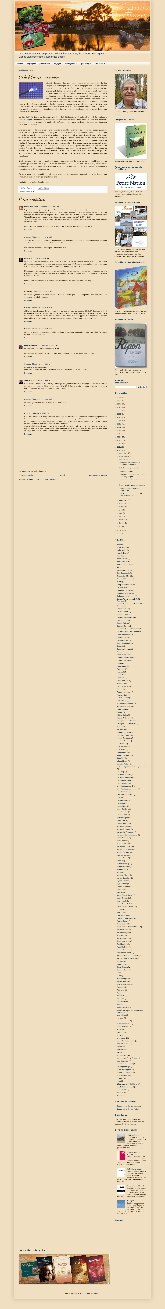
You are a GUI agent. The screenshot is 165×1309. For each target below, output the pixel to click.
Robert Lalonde (123, 947)
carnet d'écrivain (123, 1021)
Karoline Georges (123, 755)
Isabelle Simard (30, 345)
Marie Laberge (122, 843)
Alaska (119, 544)
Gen (26, 258)
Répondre (28, 230)
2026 (119, 397)
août (121, 503)
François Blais (122, 695)
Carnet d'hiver (122, 587)
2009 (119, 530)
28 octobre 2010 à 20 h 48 (48, 345)
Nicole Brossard (123, 898)
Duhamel (120, 663)
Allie (26, 413)
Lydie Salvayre (122, 818)
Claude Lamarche (123, 620)
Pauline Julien (122, 921)
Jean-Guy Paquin (123, 735)
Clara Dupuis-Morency (125, 617)
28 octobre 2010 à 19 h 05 (43, 291)
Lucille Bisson (122, 815)
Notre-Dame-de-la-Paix (125, 904)
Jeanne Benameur (124, 738)
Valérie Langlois (123, 979)
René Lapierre (122, 944)
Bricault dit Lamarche (125, 579)
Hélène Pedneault (123, 718)
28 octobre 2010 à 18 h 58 (38, 258)
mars (121, 520)
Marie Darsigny (122, 838)
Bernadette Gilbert (124, 576)
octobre (122, 460)
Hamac (119, 712)
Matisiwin (120, 861)
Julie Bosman (122, 747)
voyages (57, 64)
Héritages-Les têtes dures (126, 724)
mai (120, 513)
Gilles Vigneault (123, 709)
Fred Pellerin (121, 701)
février (122, 523)
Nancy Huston (122, 889)
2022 (119, 411)
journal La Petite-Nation (126, 1041)
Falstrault (120, 672)
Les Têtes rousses (124, 777)
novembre (123, 456)
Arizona (119, 567)
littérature (120, 1050)
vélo (118, 1081)
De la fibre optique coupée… (130, 468)
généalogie (86, 64)
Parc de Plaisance (123, 915)
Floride (119, 689)
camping (120, 1018)
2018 (119, 424)
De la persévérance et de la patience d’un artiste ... (129, 464)
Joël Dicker (121, 744)
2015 (119, 434)
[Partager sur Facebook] (45, 188)
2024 (119, 404)
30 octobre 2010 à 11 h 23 (39, 413)
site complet (100, 64)
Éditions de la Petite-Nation (127, 1084)
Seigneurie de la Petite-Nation (128, 958)
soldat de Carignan (124, 1070)
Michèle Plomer (123, 869)
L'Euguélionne (122, 761)
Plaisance (120, 935)
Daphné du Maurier (124, 640)
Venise (27, 380)
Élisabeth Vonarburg (124, 1087)
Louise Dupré (122, 800)
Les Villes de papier (124, 780)
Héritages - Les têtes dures (127, 721)
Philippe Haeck (122, 930)
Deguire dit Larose (124, 649)
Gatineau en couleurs (125, 703)
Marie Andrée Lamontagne (127, 835)
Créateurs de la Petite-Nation (128, 632)
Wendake (120, 987)
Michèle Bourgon (123, 866)
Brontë (119, 582)
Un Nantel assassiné (134, 1169)
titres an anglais (123, 1075)
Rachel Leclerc (122, 938)
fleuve (119, 1035)
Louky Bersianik (123, 809)
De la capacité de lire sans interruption (129, 490)
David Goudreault (123, 643)
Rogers (29, 119)
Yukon (119, 993)
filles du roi (121, 1032)
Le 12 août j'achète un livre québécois (131, 767)
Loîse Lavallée (122, 812)
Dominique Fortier (123, 655)
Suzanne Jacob (123, 970)
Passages (130, 1201)
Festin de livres (122, 681)
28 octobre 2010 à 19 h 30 (42, 329)
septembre (123, 500)
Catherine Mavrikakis (125, 593)
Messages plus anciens (98, 475)
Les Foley (120, 772)
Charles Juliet (122, 609)
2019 (119, 420)
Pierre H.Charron (31, 207)
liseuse (119, 1047)
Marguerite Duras (123, 829)
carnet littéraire (122, 1026)
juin (120, 510)
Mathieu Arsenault (123, 855)
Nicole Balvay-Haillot (124, 895)
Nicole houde (122, 901)
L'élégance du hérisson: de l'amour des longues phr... (132, 476)
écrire (119, 1092)
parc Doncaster (122, 1061)
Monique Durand (123, 872)
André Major (121, 550)
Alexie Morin (121, 547)
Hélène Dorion (122, 715)
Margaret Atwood (123, 826)
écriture (119, 1095)
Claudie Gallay (122, 623)
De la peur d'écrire (126, 471)
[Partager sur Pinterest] (48, 188)
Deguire (120, 646)
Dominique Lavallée (124, 657)
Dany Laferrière (123, 637)
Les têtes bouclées (124, 786)
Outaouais (121, 909)
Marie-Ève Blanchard (125, 849)
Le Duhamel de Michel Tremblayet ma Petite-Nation (132, 495)
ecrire (119, 1029)
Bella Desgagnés (123, 573)
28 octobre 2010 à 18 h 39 (42, 237)
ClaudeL (27, 237)
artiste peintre (122, 1007)
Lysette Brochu (122, 823)
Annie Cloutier (122, 559)
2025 (119, 401)
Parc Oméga (121, 912)
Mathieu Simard (123, 858)
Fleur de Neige (122, 686)
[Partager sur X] (43, 188)
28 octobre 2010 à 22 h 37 (40, 380)
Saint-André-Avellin (124, 953)
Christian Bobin (122, 612)
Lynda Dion (121, 820)
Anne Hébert (121, 553)
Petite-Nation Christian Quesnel (129, 927)
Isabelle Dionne (123, 729)
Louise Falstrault (123, 803)
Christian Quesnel (123, 614)
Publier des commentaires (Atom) (42, 479)
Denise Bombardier (124, 652)
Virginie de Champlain (125, 984)
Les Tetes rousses (124, 774)
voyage (119, 1078)
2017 (119, 427)
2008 (119, 534)
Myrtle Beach (122, 884)
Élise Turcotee (122, 1090)
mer (118, 1052)
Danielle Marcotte (123, 635)
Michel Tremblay (123, 864)
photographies (71, 64)
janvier (122, 526)
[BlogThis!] (41, 188)
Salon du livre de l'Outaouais (128, 955)
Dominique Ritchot (124, 660)
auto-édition (121, 1015)
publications (44, 64)
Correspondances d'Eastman (128, 629)
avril (121, 516)
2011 (119, 447)
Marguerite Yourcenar (125, 832)
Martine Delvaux (123, 852)
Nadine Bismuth (123, 887)
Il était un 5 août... (133, 1135)
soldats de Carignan (124, 1072)
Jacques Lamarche (124, 732)
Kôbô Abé (120, 758)
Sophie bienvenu (123, 964)
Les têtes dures (123, 792)
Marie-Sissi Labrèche (125, 846)
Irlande (119, 726)
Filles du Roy (122, 683)
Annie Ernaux (122, 562)
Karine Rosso (122, 752)
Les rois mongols (123, 783)
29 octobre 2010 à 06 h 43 (42, 399)
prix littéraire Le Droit (125, 1064)
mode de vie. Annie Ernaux (127, 1058)
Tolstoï (119, 976)
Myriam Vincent (123, 881)
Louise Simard (122, 806)
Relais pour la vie (123, 941)
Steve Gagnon (122, 967)
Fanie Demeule (122, 675)
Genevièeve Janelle (124, 706)
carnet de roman (123, 1024)
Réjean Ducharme (124, 950)
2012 (119, 444)
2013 (119, 440)
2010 (119, 450)
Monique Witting (123, 875)
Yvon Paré (121, 999)
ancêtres (120, 1004)
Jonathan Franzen (124, 741)
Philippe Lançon (123, 933)
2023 (119, 407)
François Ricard (123, 698)
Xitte (91, 117)
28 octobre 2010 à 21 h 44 (42, 364)
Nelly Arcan (121, 892)
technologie (30, 191)
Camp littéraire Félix (124, 585)
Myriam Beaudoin (123, 878)
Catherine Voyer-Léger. (125, 596)
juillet (121, 506)
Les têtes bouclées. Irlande (127, 789)
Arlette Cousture (123, 570)
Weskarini (120, 990)
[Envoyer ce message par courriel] (39, 188)
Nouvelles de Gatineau (125, 907)
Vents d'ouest (122, 981)
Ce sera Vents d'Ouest (135, 1186)
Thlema (119, 973)
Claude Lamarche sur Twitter (128, 1109)
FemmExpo (121, 678)
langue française (123, 1044)
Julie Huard (121, 749)
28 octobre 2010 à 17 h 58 (49, 207)
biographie (31, 64)
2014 (119, 437)
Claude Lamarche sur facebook (129, 1106)
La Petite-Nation (123, 764)
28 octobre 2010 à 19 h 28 (42, 308)
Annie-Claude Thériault (125, 564)
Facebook (120, 669)
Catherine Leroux (123, 590)
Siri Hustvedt (121, 961)
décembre (123, 453)
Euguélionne (121, 666)
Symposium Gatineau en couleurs (132, 485)
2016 (119, 430)
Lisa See (120, 797)
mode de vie (121, 1055)
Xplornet (75, 117)
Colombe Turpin (123, 626)
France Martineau (123, 692)
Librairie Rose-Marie (124, 795)
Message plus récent (27, 475)
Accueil (20, 64)
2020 (119, 417)
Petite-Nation (122, 924)
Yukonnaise (121, 996)
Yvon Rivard (121, 1001)
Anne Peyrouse (122, 556)
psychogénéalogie (124, 1067)
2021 (119, 414)
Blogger (97, 1293)
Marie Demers (122, 841)
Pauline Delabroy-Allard (126, 918)
